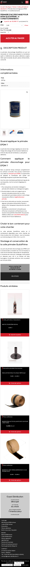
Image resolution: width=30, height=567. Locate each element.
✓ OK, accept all (19, 562)
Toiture (14, 7)
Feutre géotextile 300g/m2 (9, 546)
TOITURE (4, 520)
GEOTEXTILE (5, 540)
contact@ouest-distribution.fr (9, 556)
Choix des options (16, 383)
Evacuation (4, 526)
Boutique (8, 7)
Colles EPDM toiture (6, 524)
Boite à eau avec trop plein (9, 530)
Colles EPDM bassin (6, 536)
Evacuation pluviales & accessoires (12, 368)
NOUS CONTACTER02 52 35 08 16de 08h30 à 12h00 (15, 268)
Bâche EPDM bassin (6, 534)
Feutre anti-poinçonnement (9, 544)
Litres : (2, 25)
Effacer (26, 25)
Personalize (17, 565)
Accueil (2, 7)
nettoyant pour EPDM (14, 173)
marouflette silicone (19, 214)
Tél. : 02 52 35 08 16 (6, 554)
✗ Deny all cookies (7, 565)
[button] (26, 2)
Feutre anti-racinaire (7, 542)
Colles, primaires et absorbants (11, 319)
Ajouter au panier (15, 38)
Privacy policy (25, 565)
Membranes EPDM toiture (8, 522)
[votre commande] (22, 2)
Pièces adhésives (7, 416)
